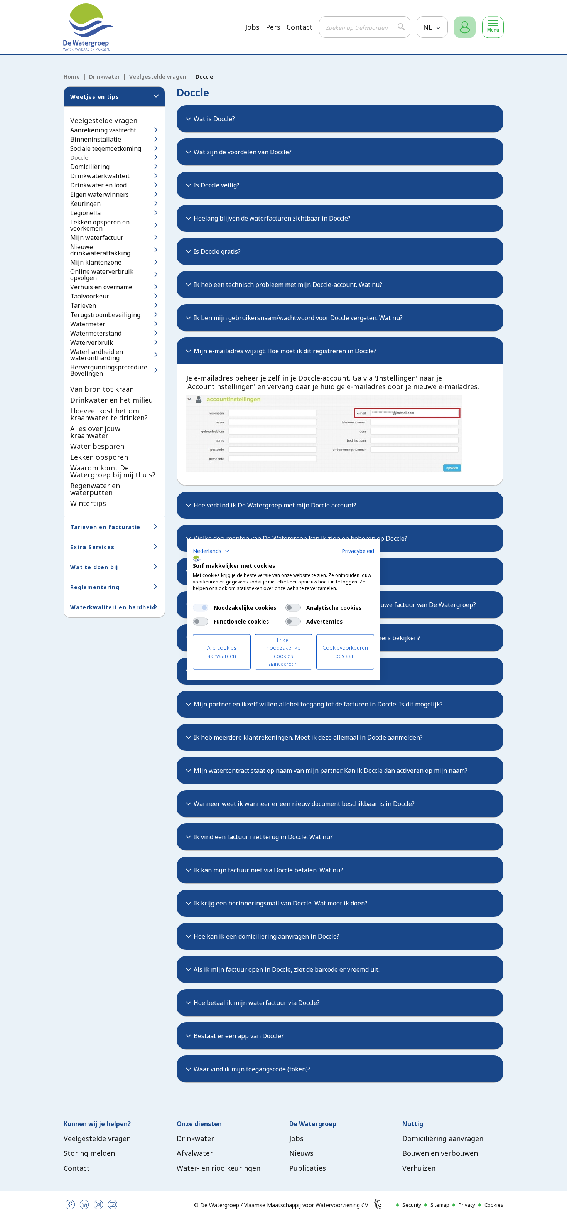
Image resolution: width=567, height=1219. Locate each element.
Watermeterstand (96, 333)
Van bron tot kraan (102, 389)
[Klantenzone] (465, 27)
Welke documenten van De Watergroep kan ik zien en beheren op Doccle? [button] (300, 538)
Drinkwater (104, 76)
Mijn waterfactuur (96, 237)
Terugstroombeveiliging (105, 315)
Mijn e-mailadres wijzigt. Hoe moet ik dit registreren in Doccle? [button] (285, 351)
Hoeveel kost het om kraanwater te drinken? (109, 414)
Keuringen (85, 204)
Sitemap (439, 1204)
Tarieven (83, 305)
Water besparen (97, 446)
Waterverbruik (91, 342)
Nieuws (301, 1153)
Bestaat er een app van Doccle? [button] (239, 1036)
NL (428, 27)
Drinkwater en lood (98, 185)
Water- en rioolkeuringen (218, 1168)
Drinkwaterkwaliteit (100, 176)
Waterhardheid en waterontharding (96, 355)
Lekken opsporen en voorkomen (100, 225)
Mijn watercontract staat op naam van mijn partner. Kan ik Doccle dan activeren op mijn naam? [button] (330, 770)
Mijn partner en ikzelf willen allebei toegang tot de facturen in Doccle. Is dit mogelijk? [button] (318, 704)
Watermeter (87, 324)
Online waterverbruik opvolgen (101, 274)
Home (72, 76)
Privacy (467, 1204)
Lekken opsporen (99, 457)
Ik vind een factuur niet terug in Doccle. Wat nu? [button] (263, 837)
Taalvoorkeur (89, 296)
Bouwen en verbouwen (440, 1153)
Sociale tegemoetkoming (105, 148)
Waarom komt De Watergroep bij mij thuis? (112, 471)
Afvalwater (195, 1153)
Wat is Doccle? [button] (214, 119)
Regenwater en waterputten (95, 489)
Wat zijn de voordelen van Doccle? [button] (243, 152)
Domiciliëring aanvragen (442, 1138)
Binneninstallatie (95, 139)
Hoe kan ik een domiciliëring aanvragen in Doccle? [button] (266, 936)
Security (411, 1204)
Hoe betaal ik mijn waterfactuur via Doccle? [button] (257, 1002)
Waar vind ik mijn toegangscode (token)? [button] (252, 1069)
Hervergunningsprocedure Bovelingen (108, 370)
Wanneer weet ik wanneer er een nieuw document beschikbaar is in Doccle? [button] (304, 803)
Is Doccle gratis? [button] (217, 251)
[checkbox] (200, 607)
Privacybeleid (358, 550)
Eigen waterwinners (99, 194)
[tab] (340, 118)
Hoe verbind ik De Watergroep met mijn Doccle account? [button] (275, 505)
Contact (300, 27)
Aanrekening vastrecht (103, 130)
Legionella (85, 213)
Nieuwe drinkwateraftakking (100, 250)
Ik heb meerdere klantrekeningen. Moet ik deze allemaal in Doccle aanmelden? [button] (308, 737)
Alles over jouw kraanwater (95, 432)
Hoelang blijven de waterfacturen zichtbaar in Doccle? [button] (272, 218)
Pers (273, 27)
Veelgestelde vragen (157, 76)
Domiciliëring (90, 167)
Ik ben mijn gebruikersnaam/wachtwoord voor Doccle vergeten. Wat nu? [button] (298, 318)
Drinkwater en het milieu (111, 399)
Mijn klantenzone (96, 262)
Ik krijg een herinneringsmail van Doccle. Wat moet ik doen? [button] (281, 903)
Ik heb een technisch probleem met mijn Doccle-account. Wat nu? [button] (288, 284)
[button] (211, 550)
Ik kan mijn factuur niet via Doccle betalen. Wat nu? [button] (268, 870)
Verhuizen (418, 1168)
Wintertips (88, 503)
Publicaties (307, 1168)
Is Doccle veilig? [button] (217, 185)
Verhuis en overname (101, 287)
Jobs (252, 27)
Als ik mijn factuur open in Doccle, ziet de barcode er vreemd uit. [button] (287, 969)
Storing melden (89, 1153)
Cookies (493, 1204)
